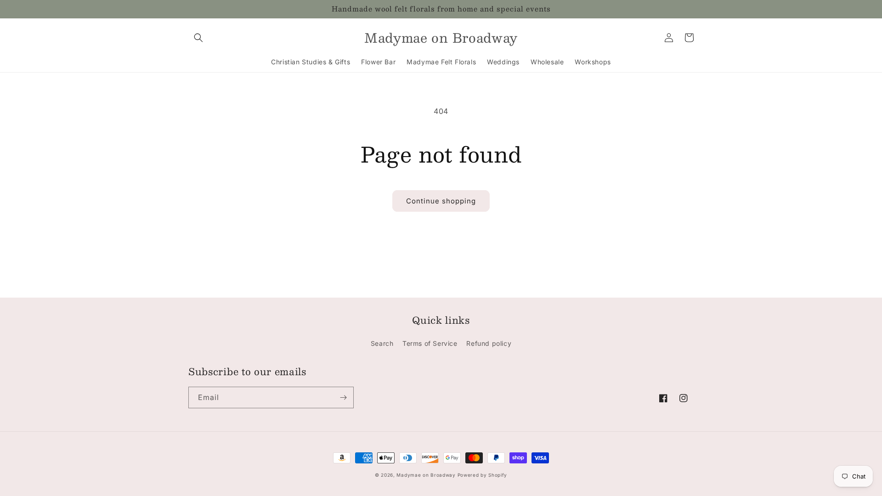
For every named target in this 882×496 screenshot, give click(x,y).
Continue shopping (441, 201)
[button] (198, 38)
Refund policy (488, 343)
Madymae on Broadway (425, 475)
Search (382, 343)
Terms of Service (430, 343)
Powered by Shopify (483, 475)
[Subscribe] (343, 397)
